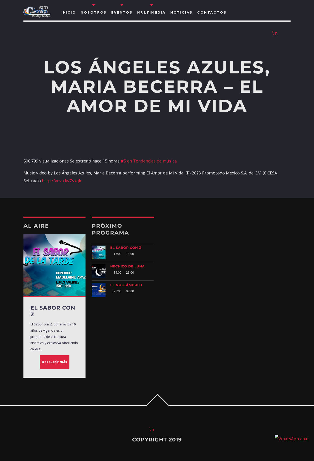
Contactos (211, 12)
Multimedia (151, 12)
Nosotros (94, 12)
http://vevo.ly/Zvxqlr (62, 180)
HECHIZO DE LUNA (127, 266)
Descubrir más (54, 362)
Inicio (68, 12)
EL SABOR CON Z (125, 248)
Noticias (181, 12)
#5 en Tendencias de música (149, 161)
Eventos (122, 12)
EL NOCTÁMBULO (126, 285)
